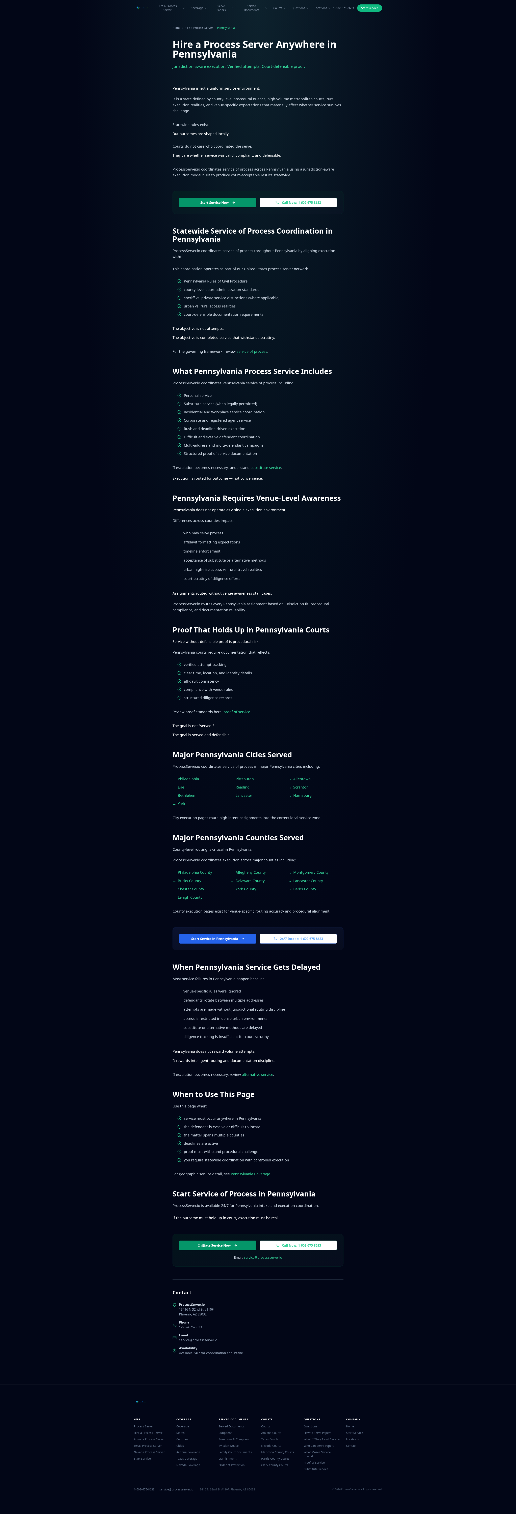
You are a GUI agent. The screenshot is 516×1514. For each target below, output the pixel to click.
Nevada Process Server (149, 1452)
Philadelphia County (195, 872)
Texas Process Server (148, 1446)
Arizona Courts (271, 1433)
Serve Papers (221, 8)
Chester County (191, 889)
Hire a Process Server (167, 8)
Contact (351, 1446)
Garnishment (227, 1458)
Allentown (302, 778)
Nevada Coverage (188, 1465)
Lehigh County (190, 897)
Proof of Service (314, 1462)
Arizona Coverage (188, 1452)
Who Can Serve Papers (319, 1446)
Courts (277, 8)
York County (246, 889)
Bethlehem (187, 795)
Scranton (301, 787)
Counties (182, 1439)
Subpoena (225, 1433)
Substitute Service (316, 1469)
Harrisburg (302, 795)
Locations (320, 8)
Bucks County (189, 880)
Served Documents (251, 8)
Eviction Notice (229, 1446)
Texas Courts (269, 1439)
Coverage (197, 8)
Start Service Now (214, 202)
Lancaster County (308, 880)
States (180, 1433)
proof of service (237, 711)
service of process (252, 351)
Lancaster (244, 795)
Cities (180, 1446)
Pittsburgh (245, 778)
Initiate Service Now (214, 1245)
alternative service (257, 1074)
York (181, 803)
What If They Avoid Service (322, 1439)
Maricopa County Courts (277, 1452)
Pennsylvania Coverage (250, 1173)
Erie (181, 787)
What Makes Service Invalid (317, 1454)
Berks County (304, 889)
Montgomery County (311, 872)
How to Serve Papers (317, 1433)
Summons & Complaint (234, 1439)
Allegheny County (251, 872)
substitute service (266, 467)
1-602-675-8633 (343, 8)
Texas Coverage (186, 1458)
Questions (298, 8)
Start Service (369, 8)
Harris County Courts (275, 1458)
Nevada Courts (271, 1446)
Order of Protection (232, 1465)
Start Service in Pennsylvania (214, 939)
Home (176, 28)
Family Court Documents (235, 1452)
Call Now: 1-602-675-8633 (301, 202)
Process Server (144, 1426)
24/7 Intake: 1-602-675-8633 (301, 939)
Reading (243, 787)
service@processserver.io (263, 1257)
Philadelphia (188, 778)
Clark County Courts (274, 1465)
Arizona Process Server (149, 1439)
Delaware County (250, 880)
